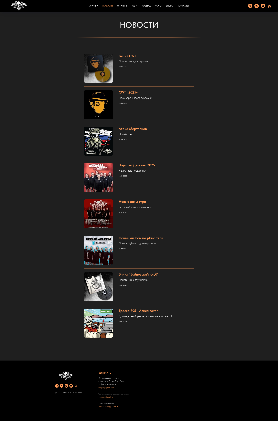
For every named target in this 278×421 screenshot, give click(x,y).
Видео (169, 5)
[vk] (256, 6)
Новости (107, 5)
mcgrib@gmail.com (106, 387)
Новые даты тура (132, 201)
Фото (158, 5)
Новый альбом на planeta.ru (141, 238)
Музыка (146, 5)
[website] (269, 6)
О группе (122, 5)
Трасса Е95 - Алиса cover (138, 311)
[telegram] (250, 6)
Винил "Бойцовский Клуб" (138, 274)
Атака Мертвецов (133, 129)
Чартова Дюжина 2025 (137, 165)
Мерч (134, 5)
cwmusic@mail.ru (105, 397)
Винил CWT (127, 56)
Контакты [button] (183, 5)
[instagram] (263, 6)
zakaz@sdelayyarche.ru (108, 406)
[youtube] (71, 386)
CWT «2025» (128, 92)
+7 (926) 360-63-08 (107, 384)
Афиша (93, 5)
